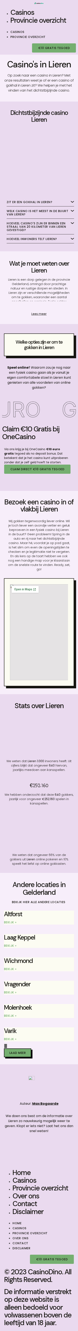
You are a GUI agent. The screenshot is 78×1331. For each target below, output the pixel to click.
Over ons (25, 1196)
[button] (39, 26)
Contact (24, 1203)
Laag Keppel (19, 937)
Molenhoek (18, 1007)
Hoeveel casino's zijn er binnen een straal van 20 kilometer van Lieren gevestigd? (36, 226)
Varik (10, 1031)
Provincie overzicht (38, 20)
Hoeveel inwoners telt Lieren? (32, 239)
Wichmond (18, 961)
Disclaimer (27, 1211)
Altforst (13, 914)
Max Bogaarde (45, 1103)
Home (21, 1172)
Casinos (22, 12)
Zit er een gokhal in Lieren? (29, 202)
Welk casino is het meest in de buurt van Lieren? (37, 212)
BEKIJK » (10, 922)
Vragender (17, 984)
